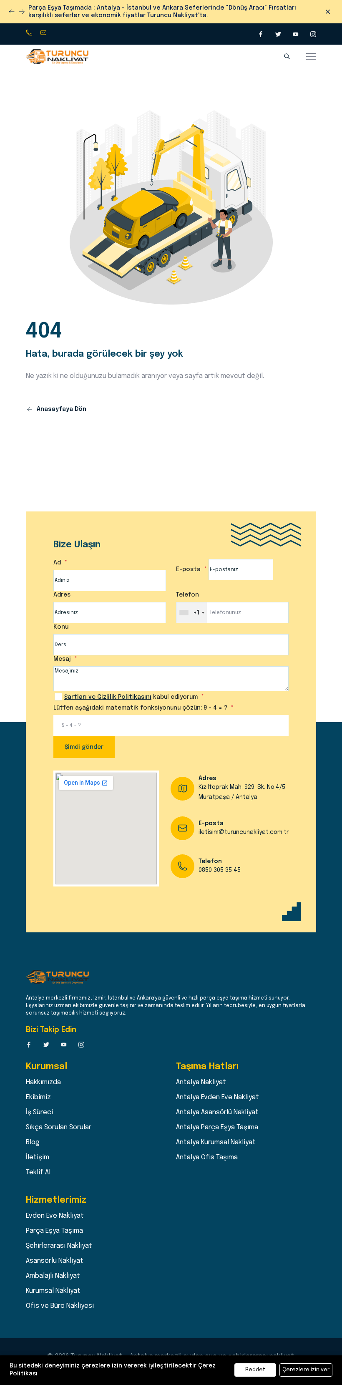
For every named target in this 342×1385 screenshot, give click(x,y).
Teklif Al (38, 1164)
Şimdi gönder (84, 740)
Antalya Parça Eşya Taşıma (217, 1119)
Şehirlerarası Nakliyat (59, 1238)
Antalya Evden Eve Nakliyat (217, 1089)
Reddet (255, 1369)
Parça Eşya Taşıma (54, 1223)
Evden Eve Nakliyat (55, 1208)
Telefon (187, 587)
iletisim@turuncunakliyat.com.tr (44, 25)
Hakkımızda (43, 1074)
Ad (58, 555)
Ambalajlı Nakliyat (53, 1268)
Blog (33, 1134)
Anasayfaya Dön (60, 402)
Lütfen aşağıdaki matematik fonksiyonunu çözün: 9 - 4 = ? (141, 700)
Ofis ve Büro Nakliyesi (60, 1298)
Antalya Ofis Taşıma (207, 1149)
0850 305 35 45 (30, 25)
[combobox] (191, 605)
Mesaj (63, 652)
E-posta (189, 562)
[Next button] (11, 8)
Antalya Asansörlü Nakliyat (217, 1104)
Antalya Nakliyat (201, 1074)
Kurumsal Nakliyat (53, 1283)
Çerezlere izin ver (305, 1369)
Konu (60, 619)
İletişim (37, 1149)
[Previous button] (21, 8)
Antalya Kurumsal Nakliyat (216, 1134)
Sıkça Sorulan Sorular (58, 1119)
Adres (61, 587)
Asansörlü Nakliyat (54, 1253)
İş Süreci (39, 1104)
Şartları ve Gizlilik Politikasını (107, 689)
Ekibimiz (38, 1089)
